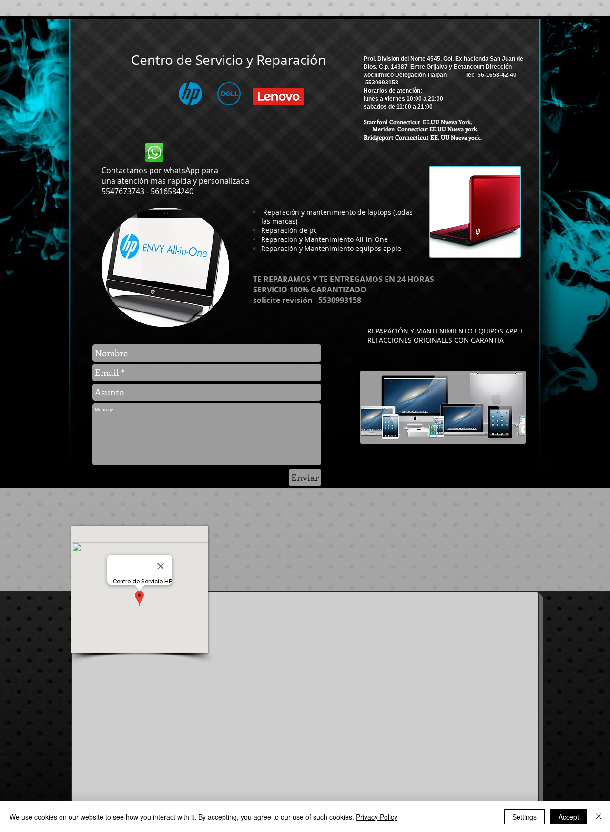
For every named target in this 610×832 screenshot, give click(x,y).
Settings (524, 817)
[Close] (598, 816)
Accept (569, 817)
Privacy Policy (376, 817)
